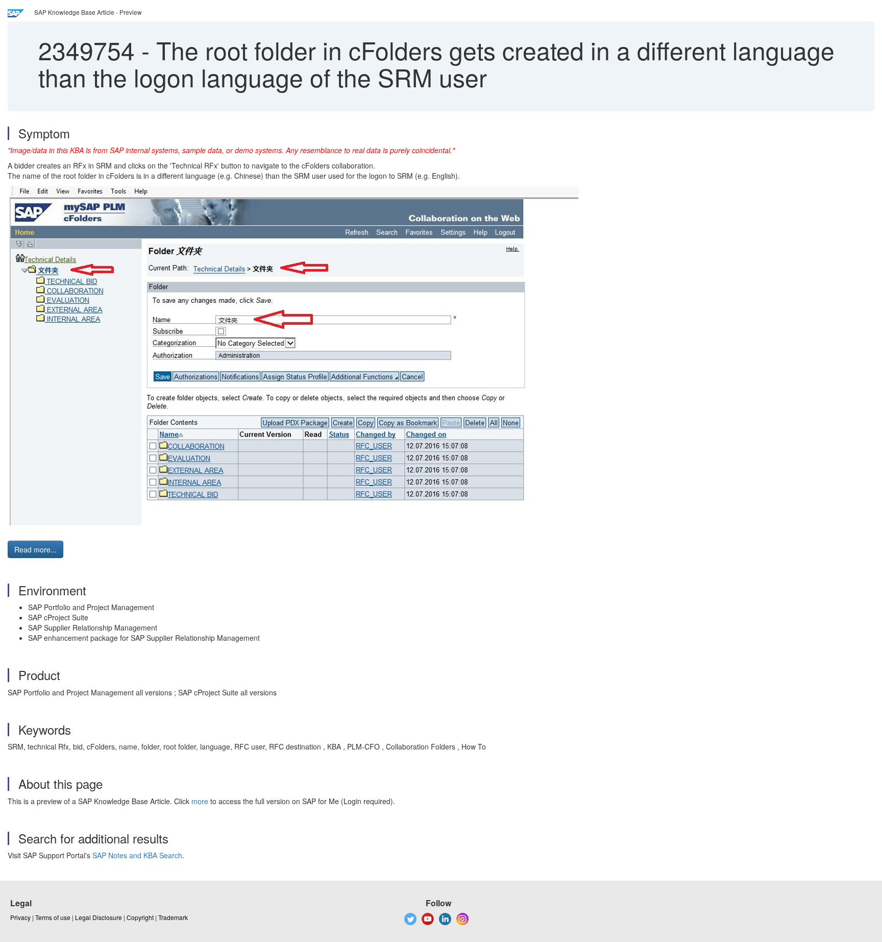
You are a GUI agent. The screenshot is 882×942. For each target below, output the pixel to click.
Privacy (20, 917)
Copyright (140, 917)
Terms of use (52, 917)
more (199, 801)
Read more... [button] (35, 549)
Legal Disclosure (98, 917)
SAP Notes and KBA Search (137, 855)
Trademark (173, 917)
